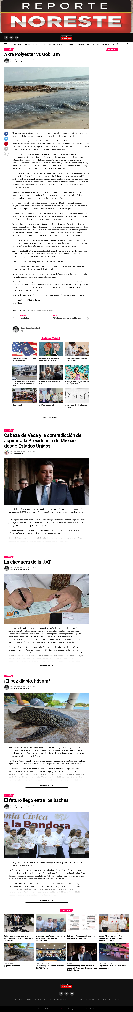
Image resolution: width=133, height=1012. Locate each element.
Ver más (116, 44)
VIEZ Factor (64, 1009)
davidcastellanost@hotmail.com (26, 300)
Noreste (72, 44)
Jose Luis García (18, 453)
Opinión (81, 44)
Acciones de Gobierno (32, 44)
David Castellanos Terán (21, 62)
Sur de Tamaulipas (93, 44)
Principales (18, 44)
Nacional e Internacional (57, 44)
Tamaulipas (106, 44)
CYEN (44, 44)
